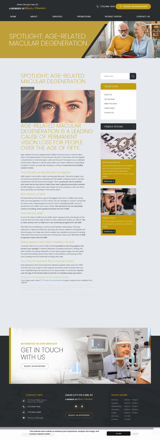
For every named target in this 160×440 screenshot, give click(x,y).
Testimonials (109, 108)
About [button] (33, 16)
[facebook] (76, 406)
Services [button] (57, 16)
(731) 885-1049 (33, 406)
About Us (108, 94)
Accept (118, 433)
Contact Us (143, 16)
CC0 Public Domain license (51, 280)
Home (13, 16)
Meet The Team (110, 103)
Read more (108, 181)
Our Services (109, 99)
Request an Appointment (34, 366)
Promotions (84, 16)
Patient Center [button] (113, 16)
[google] (82, 406)
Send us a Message (35, 417)
